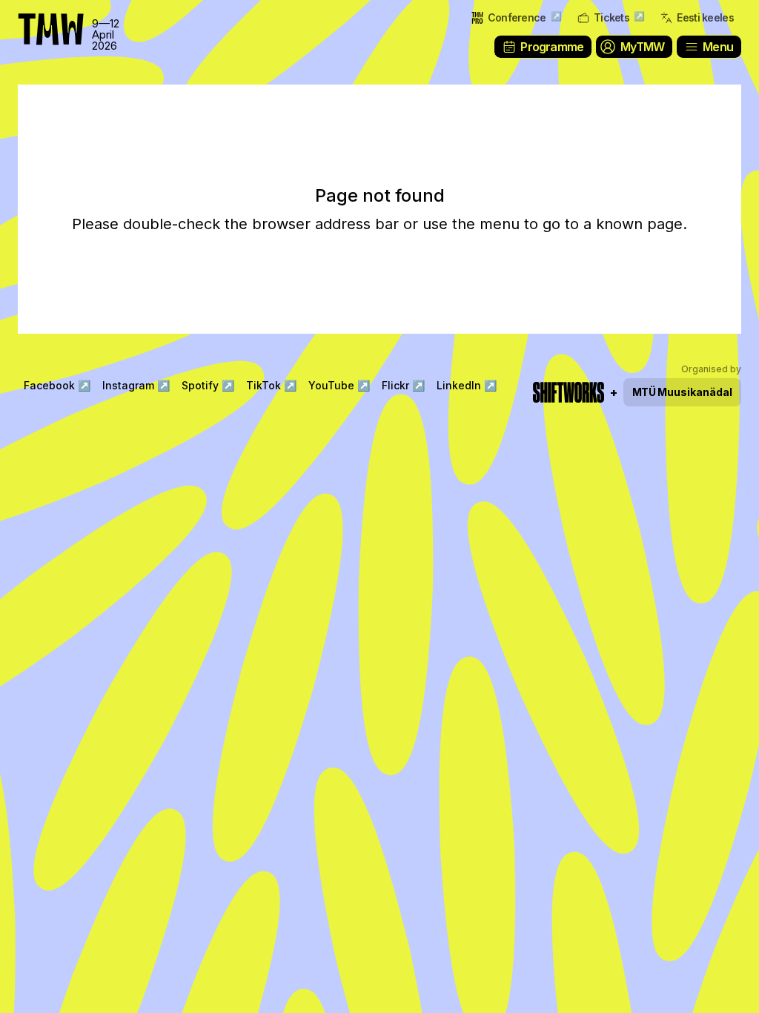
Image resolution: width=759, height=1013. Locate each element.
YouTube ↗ (339, 385)
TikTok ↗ (271, 385)
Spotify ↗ (208, 385)
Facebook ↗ (57, 385)
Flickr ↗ (403, 385)
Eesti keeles (705, 17)
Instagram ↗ (136, 385)
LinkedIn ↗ (467, 385)
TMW (44, 18)
